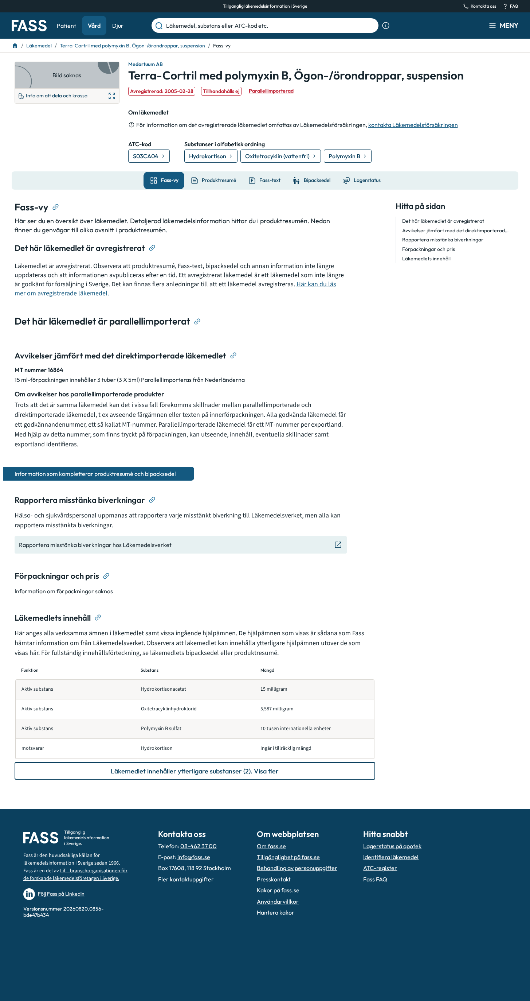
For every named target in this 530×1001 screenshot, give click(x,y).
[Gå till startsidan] (29, 25)
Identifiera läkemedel (391, 857)
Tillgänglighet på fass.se (288, 857)
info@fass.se (193, 857)
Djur (117, 25)
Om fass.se (271, 846)
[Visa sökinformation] (385, 25)
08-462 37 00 (198, 846)
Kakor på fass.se (278, 890)
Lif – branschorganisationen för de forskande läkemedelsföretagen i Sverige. (75, 874)
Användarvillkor (278, 901)
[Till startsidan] (15, 45)
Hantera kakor (275, 912)
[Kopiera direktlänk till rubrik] (55, 207)
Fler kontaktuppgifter (186, 879)
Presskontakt (274, 879)
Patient (66, 25)
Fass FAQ (375, 879)
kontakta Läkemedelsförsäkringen (413, 124)
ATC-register (380, 868)
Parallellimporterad (271, 91)
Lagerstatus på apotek (392, 846)
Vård (94, 25)
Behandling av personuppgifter (297, 868)
